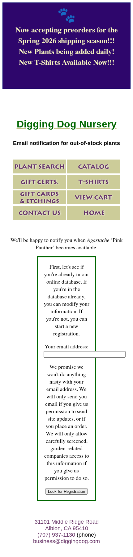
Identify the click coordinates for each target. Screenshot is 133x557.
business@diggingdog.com (66, 541)
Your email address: (66, 346)
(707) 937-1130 (56, 535)
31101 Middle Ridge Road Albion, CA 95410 (67, 525)
